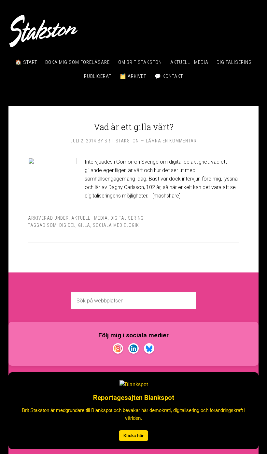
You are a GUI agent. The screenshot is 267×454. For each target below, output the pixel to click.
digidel (67, 225)
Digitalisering (127, 218)
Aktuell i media (89, 218)
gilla (84, 225)
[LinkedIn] (133, 349)
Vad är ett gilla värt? (134, 126)
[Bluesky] (149, 349)
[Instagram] (118, 349)
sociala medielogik (116, 225)
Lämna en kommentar (171, 140)
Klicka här (133, 435)
